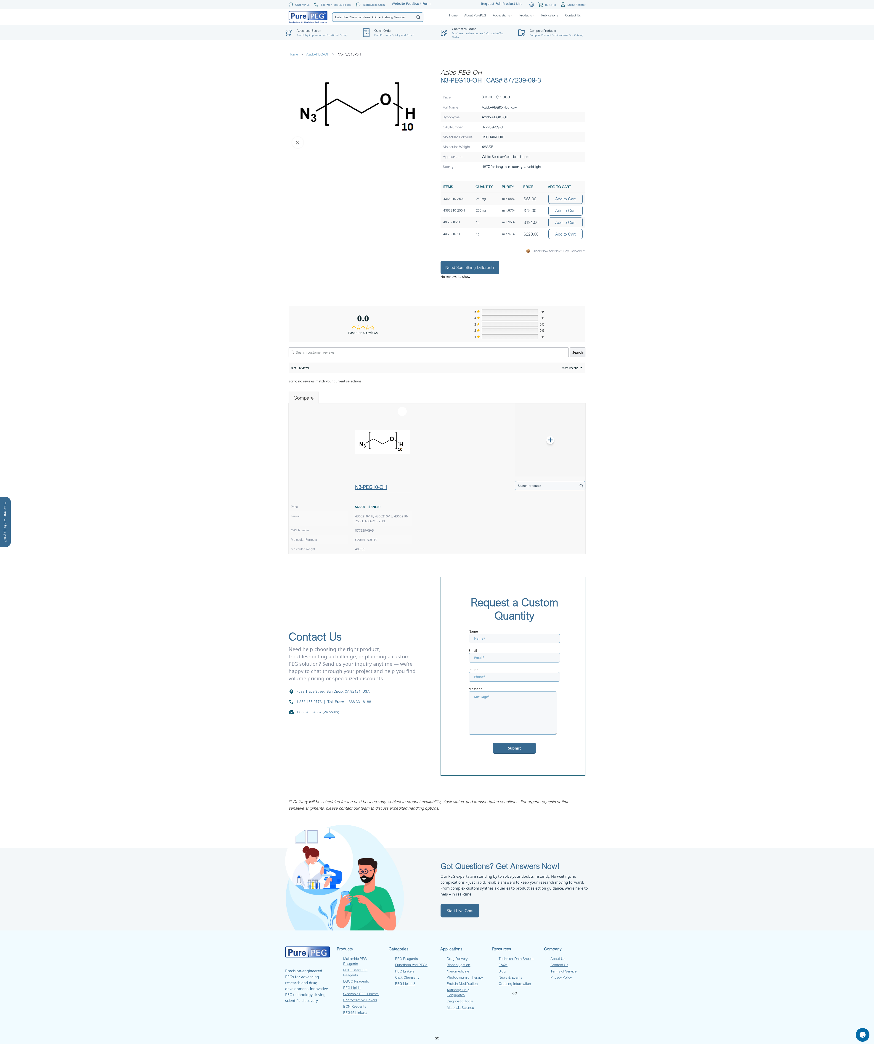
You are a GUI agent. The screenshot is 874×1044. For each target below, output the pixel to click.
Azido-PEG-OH (318, 54)
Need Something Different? (469, 267)
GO (514, 993)
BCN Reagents (354, 1006)
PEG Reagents (406, 958)
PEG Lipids (352, 987)
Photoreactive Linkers (360, 1000)
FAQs (503, 964)
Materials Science (460, 1007)
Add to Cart (565, 198)
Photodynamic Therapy (465, 977)
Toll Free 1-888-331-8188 (336, 4)
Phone (473, 670)
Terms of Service (563, 971)
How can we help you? (5, 522)
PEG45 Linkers (355, 1012)
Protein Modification (462, 983)
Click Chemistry (407, 977)
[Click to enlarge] (297, 142)
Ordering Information (515, 983)
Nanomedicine (458, 971)
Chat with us (302, 4)
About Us (557, 958)
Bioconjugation (458, 964)
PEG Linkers (404, 971)
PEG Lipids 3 (405, 983)
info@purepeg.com (374, 4)
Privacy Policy (561, 977)
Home (294, 54)
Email (473, 650)
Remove (402, 411)
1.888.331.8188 (358, 701)
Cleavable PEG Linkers (361, 993)
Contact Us (559, 964)
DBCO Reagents (356, 981)
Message (475, 689)
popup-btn (320, 22)
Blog (502, 971)
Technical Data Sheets (516, 958)
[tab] (304, 397)
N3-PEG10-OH (371, 487)
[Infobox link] (398, 32)
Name (473, 631)
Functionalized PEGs (411, 964)
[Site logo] (308, 17)
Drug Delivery (457, 958)
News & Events (510, 977)
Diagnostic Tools (460, 1001)
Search (577, 352)
